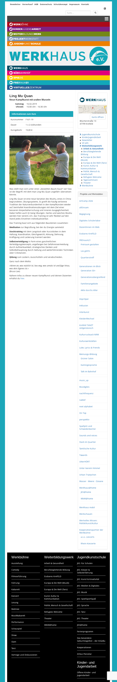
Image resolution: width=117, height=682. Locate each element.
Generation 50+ (88, 270)
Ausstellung (17, 563)
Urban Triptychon (87, 474)
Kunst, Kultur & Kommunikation (89, 167)
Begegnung (84, 214)
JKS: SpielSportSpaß (86, 598)
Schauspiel (16, 628)
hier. (23, 278)
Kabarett (15, 589)
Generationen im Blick (89, 266)
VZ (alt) (85, 143)
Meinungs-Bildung (88, 354)
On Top (82, 413)
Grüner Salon (87, 358)
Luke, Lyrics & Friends (89, 347)
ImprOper (84, 299)
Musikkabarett (18, 615)
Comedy (15, 569)
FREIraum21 (85, 240)
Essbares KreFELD (87, 233)
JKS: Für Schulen (85, 563)
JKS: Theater (83, 618)
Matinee (15, 609)
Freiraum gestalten (90, 244)
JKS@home (86, 492)
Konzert (15, 596)
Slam (13, 641)
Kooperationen (84, 647)
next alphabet (86, 406)
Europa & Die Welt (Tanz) (95, 162)
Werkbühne (87, 185)
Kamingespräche (89, 365)
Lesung (14, 602)
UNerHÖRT (84, 461)
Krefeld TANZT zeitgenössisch (86, 326)
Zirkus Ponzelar (84, 654)
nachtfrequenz (86, 393)
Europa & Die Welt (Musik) (56, 583)
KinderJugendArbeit (91, 137)
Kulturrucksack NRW (89, 334)
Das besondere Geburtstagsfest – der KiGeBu (91, 639)
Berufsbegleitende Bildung (57, 569)
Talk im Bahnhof (88, 371)
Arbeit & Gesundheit (93, 148)
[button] (80, 134)
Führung (15, 583)
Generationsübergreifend (93, 277)
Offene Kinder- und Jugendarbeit (86, 674)
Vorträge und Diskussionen (24, 654)
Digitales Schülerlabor (89, 220)
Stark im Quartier (87, 442)
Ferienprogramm (85, 631)
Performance (17, 622)
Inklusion (83, 305)
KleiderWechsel (86, 318)
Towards (83, 455)
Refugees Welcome (92, 177)
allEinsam (84, 207)
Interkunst (84, 312)
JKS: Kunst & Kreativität (88, 579)
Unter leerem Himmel (89, 468)
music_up (83, 380)
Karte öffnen (98, 117)
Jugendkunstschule (91, 134)
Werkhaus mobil (87, 507)
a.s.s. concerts (87, 537)
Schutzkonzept (60, 4)
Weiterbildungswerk (92, 145)
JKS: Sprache (83, 605)
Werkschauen (85, 514)
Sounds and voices (88, 435)
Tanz (13, 648)
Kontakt (85, 4)
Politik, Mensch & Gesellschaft (90, 173)
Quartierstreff (87, 257)
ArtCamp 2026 (86, 201)
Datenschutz (46, 4)
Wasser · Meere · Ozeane (91, 481)
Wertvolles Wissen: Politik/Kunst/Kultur (88, 522)
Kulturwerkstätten (88, 341)
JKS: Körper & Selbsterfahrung (85, 571)
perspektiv (84, 419)
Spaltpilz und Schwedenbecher (87, 427)
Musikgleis (84, 386)
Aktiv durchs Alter (89, 290)
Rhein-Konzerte (88, 543)
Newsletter (15, 4)
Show (14, 635)
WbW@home (87, 498)
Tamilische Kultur (87, 448)
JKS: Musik (82, 592)
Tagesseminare (90, 180)
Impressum (74, 4)
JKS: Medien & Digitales (88, 585)
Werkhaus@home (87, 487)
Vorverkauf (27, 4)
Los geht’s (85, 251)
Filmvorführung (18, 576)
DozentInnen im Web (89, 227)
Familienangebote (89, 283)
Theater (87, 182)
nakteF (82, 400)
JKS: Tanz (81, 612)
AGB (36, 4)
